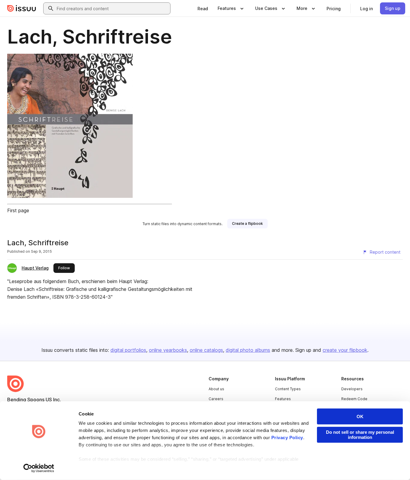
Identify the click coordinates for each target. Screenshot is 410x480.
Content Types (288, 389)
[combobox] (112, 8)
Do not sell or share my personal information (360, 435)
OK (360, 416)
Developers (352, 389)
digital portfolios (128, 350)
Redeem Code (354, 399)
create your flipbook (345, 350)
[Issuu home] (21, 8)
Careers (216, 399)
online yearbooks (168, 350)
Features (283, 399)
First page (18, 210)
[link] (203, 8)
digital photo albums (248, 350)
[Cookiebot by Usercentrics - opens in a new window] (39, 468)
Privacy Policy (287, 437)
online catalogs (206, 350)
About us (216, 389)
